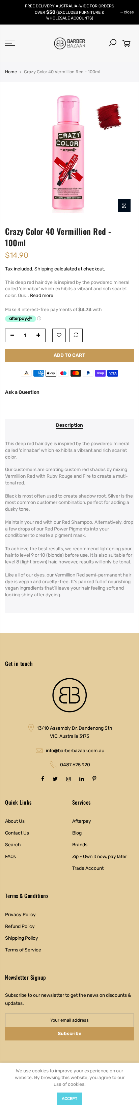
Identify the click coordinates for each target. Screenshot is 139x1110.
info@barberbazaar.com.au (75, 751)
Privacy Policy (20, 914)
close (129, 12)
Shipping (43, 269)
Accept (69, 1098)
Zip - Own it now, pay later (99, 856)
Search (13, 845)
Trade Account (88, 868)
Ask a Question (22, 392)
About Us (15, 821)
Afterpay (81, 821)
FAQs (10, 856)
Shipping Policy (21, 938)
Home (11, 71)
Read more (41, 295)
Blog (77, 833)
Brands (79, 845)
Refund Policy (20, 926)
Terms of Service (23, 950)
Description (69, 425)
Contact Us (17, 833)
